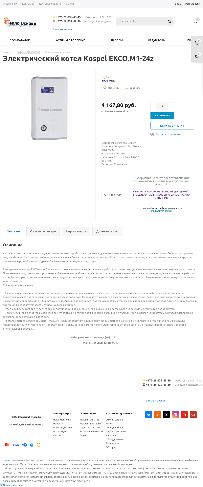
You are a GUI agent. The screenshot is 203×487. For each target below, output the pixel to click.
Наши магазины (62, 419)
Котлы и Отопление (70, 40)
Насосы (117, 40)
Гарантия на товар (90, 427)
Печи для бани (114, 427)
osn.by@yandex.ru (161, 210)
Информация (62, 413)
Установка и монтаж (92, 431)
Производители (62, 427)
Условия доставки (90, 423)
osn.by (7, 460)
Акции (83, 435)
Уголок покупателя (119, 413)
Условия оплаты (89, 419)
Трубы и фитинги (116, 431)
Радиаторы (156, 40)
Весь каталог (20, 40)
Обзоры (110, 447)
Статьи (57, 435)
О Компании (88, 413)
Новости (58, 423)
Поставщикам (61, 431)
